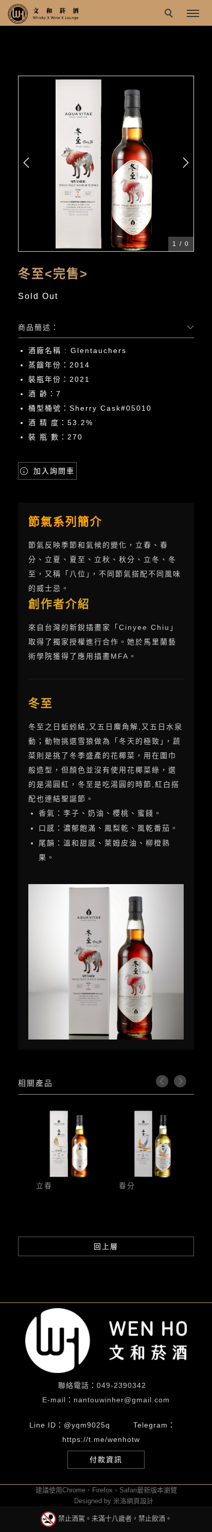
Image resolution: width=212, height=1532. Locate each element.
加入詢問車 (52, 471)
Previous (162, 1081)
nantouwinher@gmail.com (122, 1400)
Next (180, 1081)
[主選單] (193, 14)
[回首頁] (44, 14)
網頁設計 (140, 1501)
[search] (170, 14)
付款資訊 (106, 1459)
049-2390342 (121, 1385)
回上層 (106, 1246)
